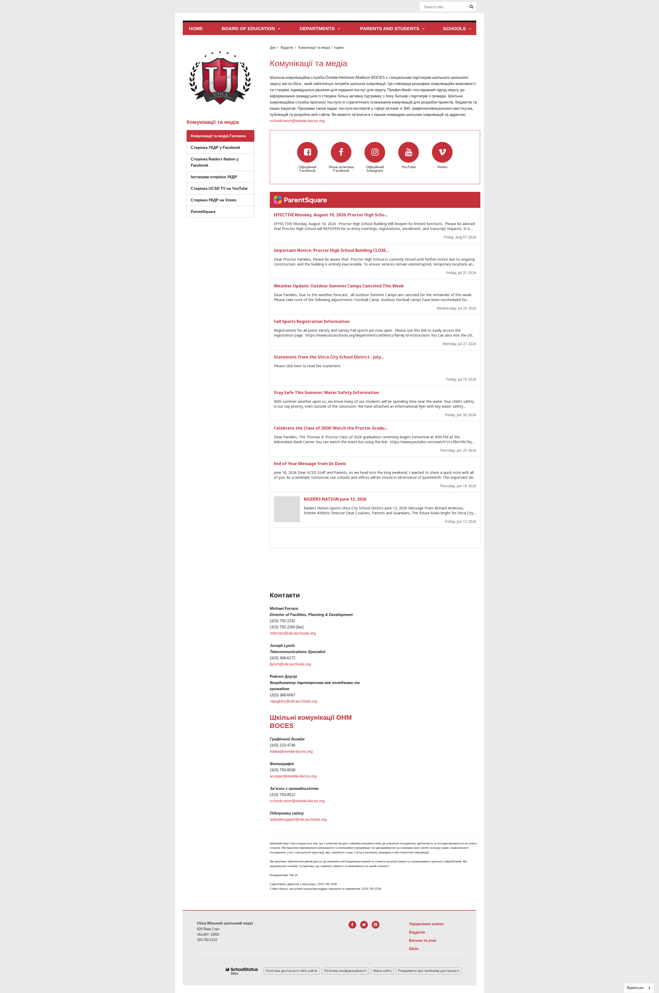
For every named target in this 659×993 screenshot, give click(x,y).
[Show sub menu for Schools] (470, 29)
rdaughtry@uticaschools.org (293, 701)
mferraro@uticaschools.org (293, 633)
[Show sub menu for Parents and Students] (423, 29)
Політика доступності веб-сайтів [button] (291, 971)
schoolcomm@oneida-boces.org (297, 120)
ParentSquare (203, 211)
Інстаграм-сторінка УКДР (214, 177)
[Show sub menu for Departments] (339, 29)
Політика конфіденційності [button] (345, 971)
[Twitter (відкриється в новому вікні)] (364, 925)
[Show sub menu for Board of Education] (279, 29)
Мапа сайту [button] (382, 971)
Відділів (287, 47)
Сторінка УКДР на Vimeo (213, 200)
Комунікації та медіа (314, 47)
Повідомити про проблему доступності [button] (428, 971)
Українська (635, 988)
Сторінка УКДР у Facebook (215, 147)
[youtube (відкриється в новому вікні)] (375, 925)
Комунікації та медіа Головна (218, 136)
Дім (272, 47)
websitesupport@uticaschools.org (298, 819)
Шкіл (414, 948)
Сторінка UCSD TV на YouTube (219, 188)
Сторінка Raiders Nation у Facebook (214, 162)
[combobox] (639, 988)
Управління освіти (426, 924)
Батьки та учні (422, 940)
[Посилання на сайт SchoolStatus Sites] (242, 971)
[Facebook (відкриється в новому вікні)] (352, 925)
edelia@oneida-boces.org (291, 751)
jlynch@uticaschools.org (290, 664)
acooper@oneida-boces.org (293, 776)
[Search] (471, 6)
